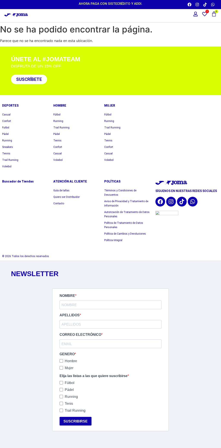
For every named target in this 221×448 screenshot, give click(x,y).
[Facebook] (189, 4)
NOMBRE (67, 296)
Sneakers (7, 147)
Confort (6, 121)
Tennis (6, 153)
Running (7, 140)
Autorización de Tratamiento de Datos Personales (127, 214)
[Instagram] (197, 4)
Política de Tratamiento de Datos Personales (123, 225)
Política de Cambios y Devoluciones (125, 233)
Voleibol (6, 166)
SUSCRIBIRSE (75, 421)
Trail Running (10, 160)
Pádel (5, 134)
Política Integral (113, 240)
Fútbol (56, 114)
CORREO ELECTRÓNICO (80, 334)
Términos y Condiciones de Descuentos (120, 192)
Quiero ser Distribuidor (66, 196)
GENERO (67, 354)
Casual (6, 114)
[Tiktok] (205, 4)
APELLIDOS (70, 315)
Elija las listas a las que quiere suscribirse (94, 376)
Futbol (5, 127)
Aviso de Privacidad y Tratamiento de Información (126, 203)
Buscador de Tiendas (18, 181)
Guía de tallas (61, 190)
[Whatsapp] (213, 4)
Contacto (58, 203)
